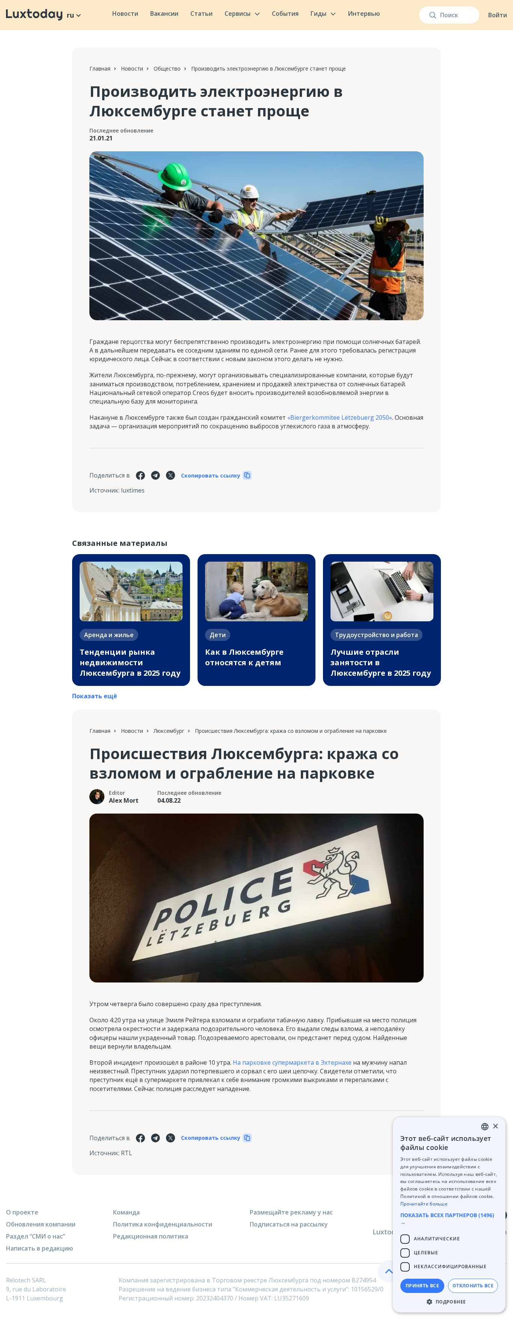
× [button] (495, 1126)
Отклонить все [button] (473, 1285)
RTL (126, 1153)
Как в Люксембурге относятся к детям (244, 657)
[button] (449, 1219)
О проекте (22, 1212)
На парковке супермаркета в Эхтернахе (292, 1062)
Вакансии (164, 13)
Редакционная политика (150, 1236)
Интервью (364, 13)
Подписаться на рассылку (289, 1224)
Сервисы (237, 13)
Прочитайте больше (424, 1204)
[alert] (449, 1214)
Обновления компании (40, 1224)
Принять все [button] (422, 1285)
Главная (99, 68)
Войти (497, 15)
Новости (125, 13)
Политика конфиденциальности (162, 1224)
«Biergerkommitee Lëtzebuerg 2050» (339, 417)
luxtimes (133, 490)
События (285, 13)
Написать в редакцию (39, 1248)
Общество (167, 68)
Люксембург (169, 730)
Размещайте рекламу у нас (291, 1212)
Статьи (201, 13)
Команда (126, 1212)
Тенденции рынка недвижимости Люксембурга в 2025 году (130, 662)
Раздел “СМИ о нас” (35, 1236)
